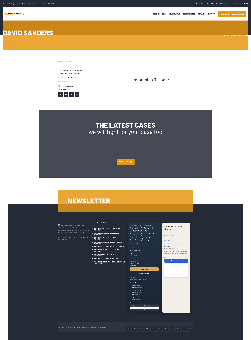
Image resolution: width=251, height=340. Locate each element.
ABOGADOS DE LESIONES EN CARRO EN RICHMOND (109, 246)
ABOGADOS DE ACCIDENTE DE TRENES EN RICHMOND (106, 238)
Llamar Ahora (144, 269)
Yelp (145, 309)
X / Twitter (146, 307)
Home (226, 35)
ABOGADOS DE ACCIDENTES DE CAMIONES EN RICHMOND (108, 242)
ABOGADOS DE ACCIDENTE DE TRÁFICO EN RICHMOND (107, 229)
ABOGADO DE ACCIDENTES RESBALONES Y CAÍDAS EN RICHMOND (109, 262)
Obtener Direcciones (144, 273)
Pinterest (132, 309)
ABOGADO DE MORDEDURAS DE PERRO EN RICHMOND (106, 254)
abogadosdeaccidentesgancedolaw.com (139, 279)
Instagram (146, 305)
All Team (233, 35)
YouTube (132, 307)
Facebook (132, 305)
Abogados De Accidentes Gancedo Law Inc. (73, 327)
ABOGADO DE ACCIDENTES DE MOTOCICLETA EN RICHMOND (108, 250)
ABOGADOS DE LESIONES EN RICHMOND (106, 259)
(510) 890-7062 (133, 255)
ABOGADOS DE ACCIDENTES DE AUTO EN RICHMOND (106, 233)
